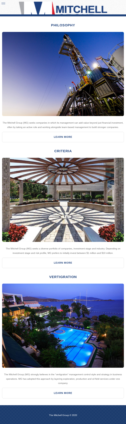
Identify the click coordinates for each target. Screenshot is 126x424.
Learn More (63, 136)
